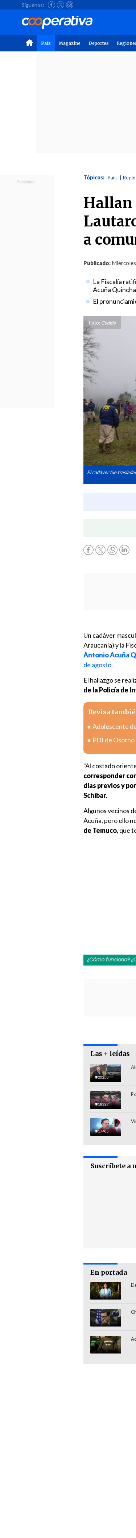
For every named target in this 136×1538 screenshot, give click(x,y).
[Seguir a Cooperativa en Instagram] (69, 4)
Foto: (94, 323)
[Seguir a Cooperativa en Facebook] (51, 4)
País (46, 43)
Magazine (70, 43)
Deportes (98, 43)
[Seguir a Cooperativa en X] (60, 4)
